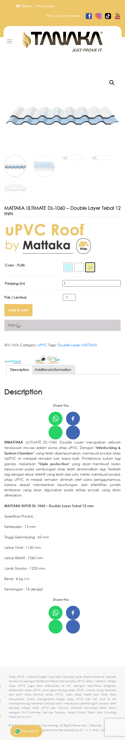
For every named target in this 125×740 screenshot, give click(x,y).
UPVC (42, 345)
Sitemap (96, 725)
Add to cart (18, 310)
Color (9, 265)
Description (19, 369)
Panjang (15, 283)
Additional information (53, 369)
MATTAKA (89, 345)
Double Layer (69, 345)
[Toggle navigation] (9, 41)
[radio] (68, 267)
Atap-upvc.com (20, 717)
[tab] (19, 369)
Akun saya (45, 5)
